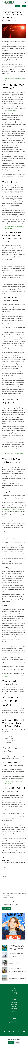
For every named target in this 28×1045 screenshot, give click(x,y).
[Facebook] (4, 1031)
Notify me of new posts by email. (11, 904)
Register (17, 6)
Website (5, 876)
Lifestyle (14, 1013)
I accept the (8, 897)
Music (7, 22)
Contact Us (14, 1004)
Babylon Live (14, 1021)
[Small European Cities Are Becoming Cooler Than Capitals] (5, 978)
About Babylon (14, 1002)
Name (4, 867)
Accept (10, 1042)
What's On (10, 22)
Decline (17, 1042)
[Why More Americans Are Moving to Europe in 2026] (5, 963)
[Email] (24, 1031)
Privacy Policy (11, 897)
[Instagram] (9, 1031)
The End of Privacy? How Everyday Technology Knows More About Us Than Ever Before (17, 970)
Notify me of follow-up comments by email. (13, 901)
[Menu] (25, 2)
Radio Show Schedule (14, 1022)
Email (4, 872)
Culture (3, 22)
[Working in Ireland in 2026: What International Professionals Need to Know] (5, 955)
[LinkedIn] (19, 1031)
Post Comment (6, 908)
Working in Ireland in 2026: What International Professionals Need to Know (17, 955)
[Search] (23, 2)
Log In (24, 6)
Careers (14, 1006)
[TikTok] (14, 1031)
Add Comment (6, 881)
